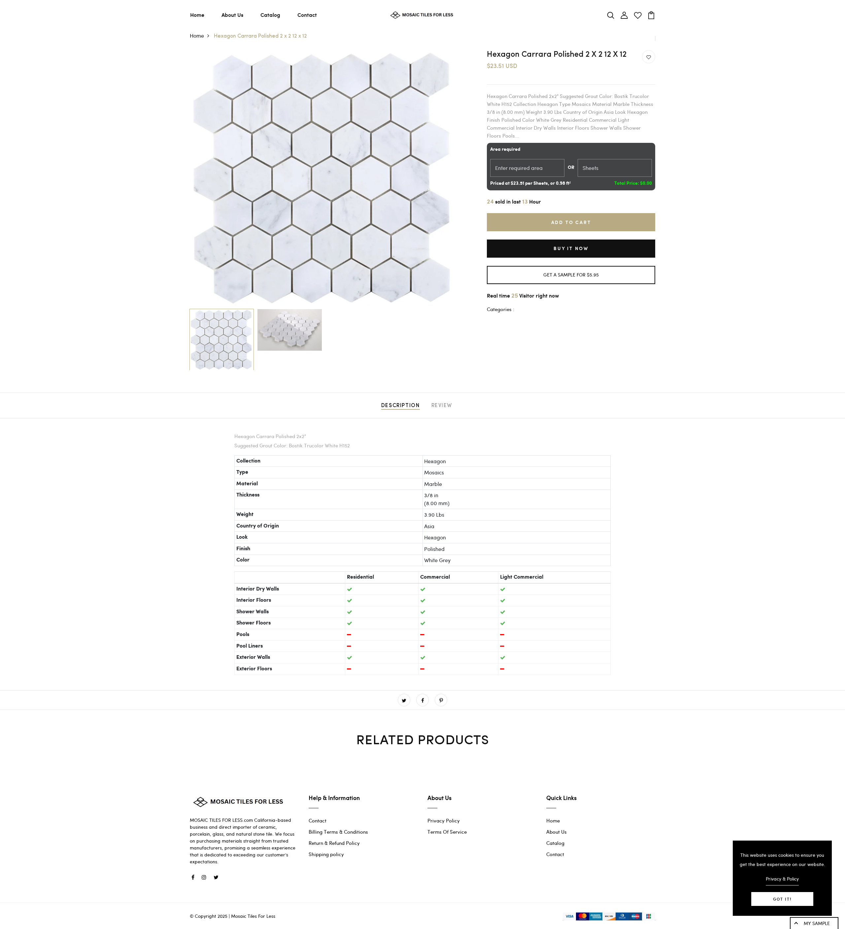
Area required (505, 149)
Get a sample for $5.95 (571, 275)
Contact (307, 14)
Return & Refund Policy (334, 843)
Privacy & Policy (782, 879)
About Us (232, 14)
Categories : (500, 309)
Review (442, 405)
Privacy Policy (443, 820)
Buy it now (571, 248)
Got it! (782, 899)
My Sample (817, 923)
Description (400, 405)
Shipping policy (326, 854)
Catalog (270, 14)
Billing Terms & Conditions (338, 831)
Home (197, 14)
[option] (323, 178)
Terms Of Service (447, 831)
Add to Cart (571, 222)
